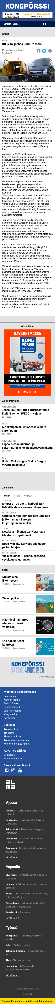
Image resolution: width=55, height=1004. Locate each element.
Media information (13, 758)
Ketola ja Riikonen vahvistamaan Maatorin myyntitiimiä (23, 533)
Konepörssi (10, 696)
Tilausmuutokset (12, 736)
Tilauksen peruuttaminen (16, 740)
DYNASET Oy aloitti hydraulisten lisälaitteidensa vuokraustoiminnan (25, 505)
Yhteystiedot (10, 714)
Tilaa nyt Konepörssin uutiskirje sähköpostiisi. (25, 1001)
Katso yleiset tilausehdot (16, 743)
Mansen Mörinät (12, 699)
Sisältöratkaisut (12, 707)
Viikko (17, 495)
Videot (16, 23)
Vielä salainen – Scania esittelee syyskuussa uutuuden (23, 557)
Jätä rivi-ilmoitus (12, 710)
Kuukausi (28, 495)
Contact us (9, 754)
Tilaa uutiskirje (11, 729)
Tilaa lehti (9, 732)
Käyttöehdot (10, 718)
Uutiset (7, 23)
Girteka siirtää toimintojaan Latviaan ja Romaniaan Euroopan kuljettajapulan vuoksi (26, 519)
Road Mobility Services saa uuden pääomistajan (24, 545)
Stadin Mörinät (11, 703)
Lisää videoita (46, 676)
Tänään (6, 495)
